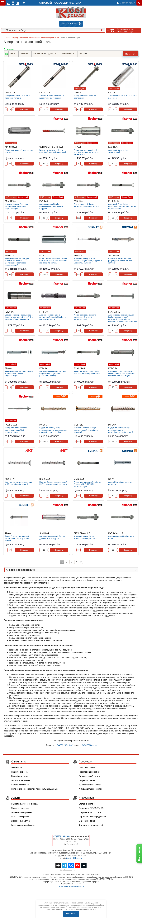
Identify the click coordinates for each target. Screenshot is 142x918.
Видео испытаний (87, 821)
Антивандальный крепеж (90, 789)
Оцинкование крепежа (21, 812)
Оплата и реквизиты (21, 780)
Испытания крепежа (20, 816)
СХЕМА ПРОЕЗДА (69, 24)
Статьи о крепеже (87, 804)
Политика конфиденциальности (71, 886)
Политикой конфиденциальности (79, 907)
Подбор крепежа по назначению (25, 37)
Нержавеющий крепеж (49, 37)
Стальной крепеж (87, 767)
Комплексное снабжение (23, 825)
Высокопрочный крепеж (90, 784)
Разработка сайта (66, 870)
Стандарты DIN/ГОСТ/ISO (91, 808)
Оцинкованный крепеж (89, 776)
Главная (7, 37)
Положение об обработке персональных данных (34, 789)
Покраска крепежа (20, 808)
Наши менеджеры (19, 772)
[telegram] (18, 3)
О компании (16, 767)
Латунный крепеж (87, 780)
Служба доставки (19, 776)
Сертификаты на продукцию (92, 816)
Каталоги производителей (91, 825)
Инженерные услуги (20, 821)
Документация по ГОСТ (90, 812)
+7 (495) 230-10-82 (64, 745)
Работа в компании (20, 784)
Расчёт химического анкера (24, 804)
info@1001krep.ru (88, 745)
